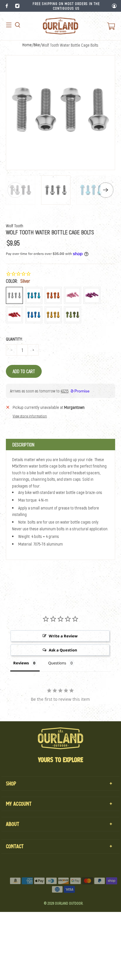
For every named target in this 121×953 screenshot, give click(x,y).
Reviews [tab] (21, 663)
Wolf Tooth (14, 225)
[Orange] (53, 295)
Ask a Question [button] (63, 650)
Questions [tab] (57, 663)
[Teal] (33, 295)
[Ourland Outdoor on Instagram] (17, 6)
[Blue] (33, 314)
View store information (30, 416)
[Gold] (53, 314)
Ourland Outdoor (69, 903)
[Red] (14, 314)
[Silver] (14, 295)
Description (23, 444)
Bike (36, 45)
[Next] (105, 190)
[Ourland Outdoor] (60, 26)
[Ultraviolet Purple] (91, 295)
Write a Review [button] (63, 636)
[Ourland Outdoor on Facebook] (6, 6)
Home (27, 45)
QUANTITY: (14, 338)
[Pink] (72, 295)
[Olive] (72, 314)
